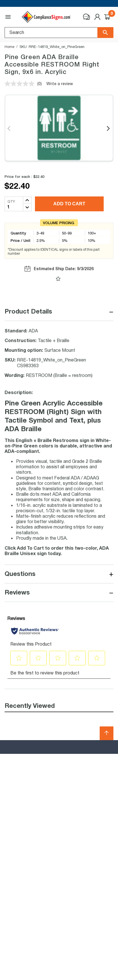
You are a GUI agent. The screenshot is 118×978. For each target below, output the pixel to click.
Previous (9, 129)
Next (109, 129)
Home (9, 46)
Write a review (59, 83)
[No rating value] (21, 83)
